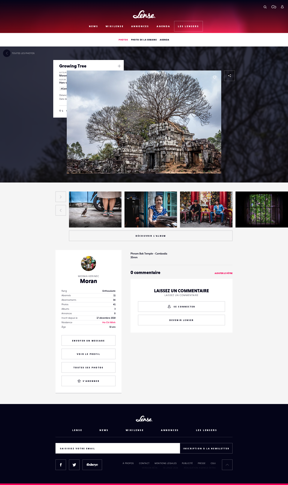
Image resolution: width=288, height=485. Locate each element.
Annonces (140, 26)
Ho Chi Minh (109, 322)
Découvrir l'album (151, 236)
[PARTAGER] (229, 75)
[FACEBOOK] (61, 465)
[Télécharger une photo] (273, 6)
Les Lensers (188, 26)
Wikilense (115, 26)
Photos (123, 40)
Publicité (187, 463)
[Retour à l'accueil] (144, 14)
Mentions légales (166, 463)
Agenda (163, 26)
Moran (63, 75)
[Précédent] (61, 210)
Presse (202, 463)
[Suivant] (61, 197)
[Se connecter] (282, 6)
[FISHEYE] (92, 465)
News (93, 26)
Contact (144, 463)
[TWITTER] (74, 465)
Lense (77, 430)
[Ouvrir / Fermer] (119, 65)
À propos (128, 463)
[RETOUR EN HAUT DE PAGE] (227, 465)
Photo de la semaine (144, 40)
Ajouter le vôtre (223, 273)
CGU (213, 463)
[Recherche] (265, 6)
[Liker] (214, 77)
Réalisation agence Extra (200, 468)
